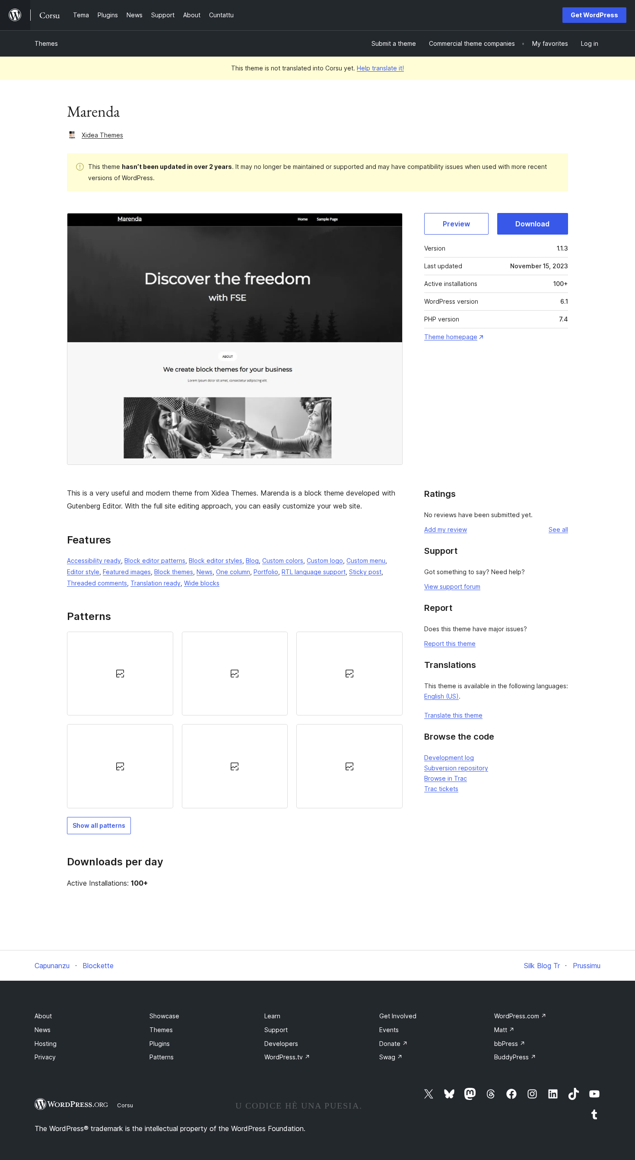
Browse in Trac (445, 778)
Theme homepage (450, 336)
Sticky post (365, 571)
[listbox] (235, 720)
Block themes (173, 571)
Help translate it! (380, 68)
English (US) (441, 696)
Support (276, 1029)
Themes (46, 43)
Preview (456, 223)
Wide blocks (201, 583)
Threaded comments (97, 583)
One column (233, 571)
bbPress (509, 1043)
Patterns (161, 1057)
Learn (272, 1016)
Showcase (164, 1016)
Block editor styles (215, 560)
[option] (120, 673)
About (43, 1016)
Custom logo (325, 560)
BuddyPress (515, 1057)
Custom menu (365, 560)
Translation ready (155, 583)
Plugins (159, 1043)
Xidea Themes (102, 135)
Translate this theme (453, 715)
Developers (281, 1043)
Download (532, 223)
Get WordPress (594, 15)
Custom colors (282, 560)
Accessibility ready (94, 560)
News (205, 571)
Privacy (45, 1057)
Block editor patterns (154, 560)
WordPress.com (520, 1016)
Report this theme (450, 643)
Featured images (127, 571)
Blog (252, 560)
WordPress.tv (287, 1057)
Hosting (46, 1043)
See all (558, 529)
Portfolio (266, 571)
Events (389, 1029)
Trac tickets (441, 788)
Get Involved (397, 1016)
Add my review (445, 529)
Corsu (125, 1105)
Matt (504, 1029)
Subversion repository (456, 768)
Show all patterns (99, 825)
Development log (449, 757)
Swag (391, 1057)
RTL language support (314, 571)
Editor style (83, 571)
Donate (393, 1043)
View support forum (452, 586)
